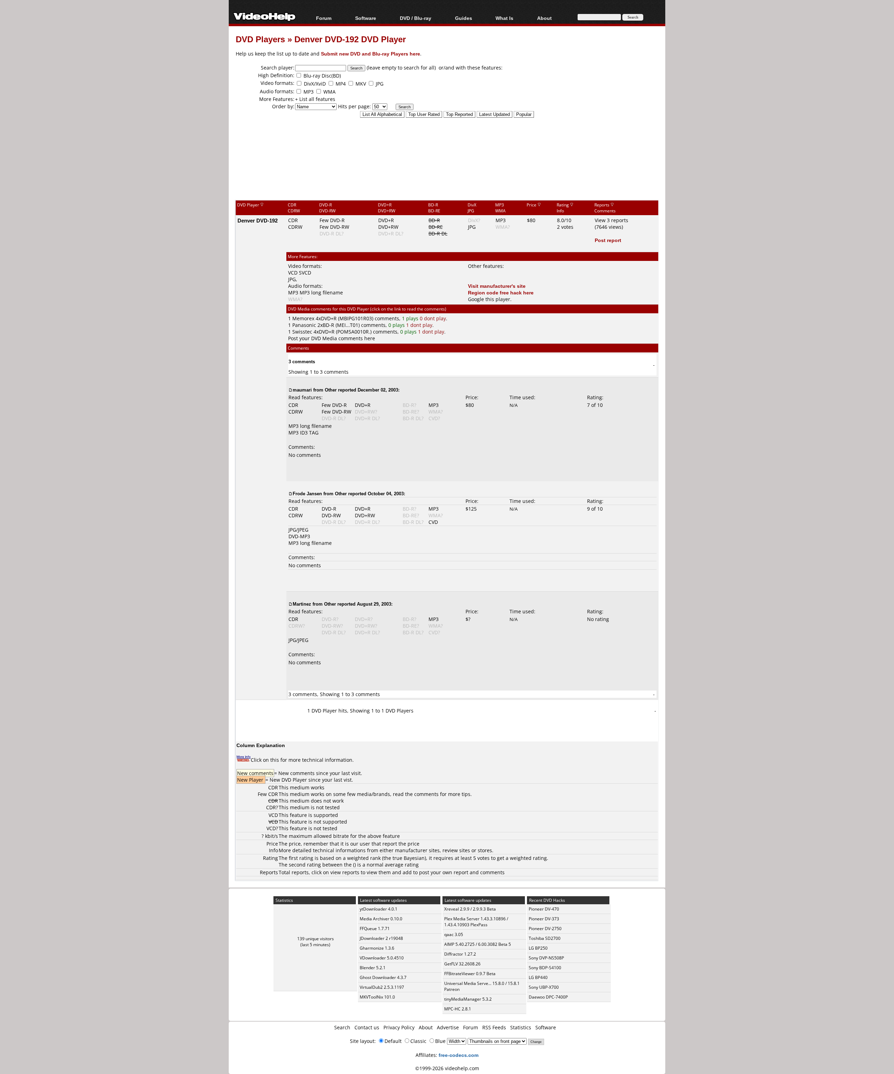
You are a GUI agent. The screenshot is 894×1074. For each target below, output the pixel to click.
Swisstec (302, 331)
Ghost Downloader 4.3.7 (383, 977)
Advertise (448, 1027)
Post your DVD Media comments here (331, 338)
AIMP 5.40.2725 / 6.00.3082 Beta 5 (477, 944)
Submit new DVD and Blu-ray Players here (370, 53)
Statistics (520, 1027)
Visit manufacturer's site (497, 286)
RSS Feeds (494, 1027)
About (426, 1027)
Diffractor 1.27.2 (460, 954)
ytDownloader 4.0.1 (378, 909)
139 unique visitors (315, 939)
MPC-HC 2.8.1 (457, 1009)
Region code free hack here (501, 292)
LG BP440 (538, 977)
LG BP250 (538, 948)
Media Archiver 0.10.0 (381, 919)
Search (342, 1027)
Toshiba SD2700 (544, 938)
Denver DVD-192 (257, 220)
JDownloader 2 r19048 (381, 938)
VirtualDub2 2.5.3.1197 (382, 987)
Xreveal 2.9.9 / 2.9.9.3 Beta (470, 909)
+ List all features (315, 99)
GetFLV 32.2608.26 (462, 964)
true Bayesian (409, 858)
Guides (463, 18)
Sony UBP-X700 (544, 987)
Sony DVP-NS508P (546, 958)
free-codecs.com (458, 1055)
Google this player (489, 299)
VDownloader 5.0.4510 (382, 958)
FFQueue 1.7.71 (375, 928)
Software (365, 18)
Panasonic (304, 325)
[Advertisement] (447, 171)
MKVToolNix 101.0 (377, 997)
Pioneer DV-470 (544, 909)
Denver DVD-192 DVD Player (350, 39)
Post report (608, 240)
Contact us (366, 1027)
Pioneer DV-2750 (545, 928)
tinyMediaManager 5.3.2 (468, 999)
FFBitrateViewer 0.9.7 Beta (470, 974)
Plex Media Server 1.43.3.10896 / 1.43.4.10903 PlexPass (476, 922)
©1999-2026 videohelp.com (447, 1068)
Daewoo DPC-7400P (548, 997)
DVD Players (260, 39)
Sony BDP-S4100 (545, 968)
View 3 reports (611, 220)
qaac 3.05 (453, 934)
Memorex (303, 318)
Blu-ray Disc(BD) (322, 75)
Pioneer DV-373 (544, 919)
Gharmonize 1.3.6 (377, 948)
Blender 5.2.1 (373, 968)
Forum (323, 18)
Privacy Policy (399, 1027)
